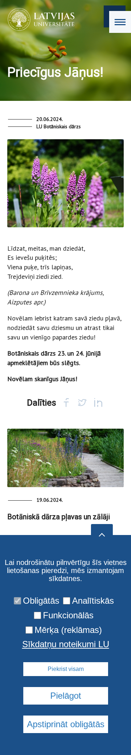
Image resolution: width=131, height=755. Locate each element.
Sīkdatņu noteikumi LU (65, 644)
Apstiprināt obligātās (65, 724)
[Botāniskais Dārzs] (39, 19)
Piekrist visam (66, 669)
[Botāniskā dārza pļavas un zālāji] (65, 458)
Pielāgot (65, 696)
